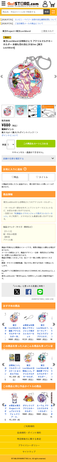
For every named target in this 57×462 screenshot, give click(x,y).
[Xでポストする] (17, 293)
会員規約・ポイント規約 (29, 432)
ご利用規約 (29, 426)
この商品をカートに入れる (35, 143)
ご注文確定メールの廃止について (29, 23)
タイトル (43, 177)
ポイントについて (10, 135)
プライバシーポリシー (29, 445)
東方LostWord (23, 31)
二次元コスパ (47, 31)
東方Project (8, 31)
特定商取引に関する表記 (29, 438)
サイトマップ (28, 451)
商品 (16, 177)
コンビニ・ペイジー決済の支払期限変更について (35, 19)
